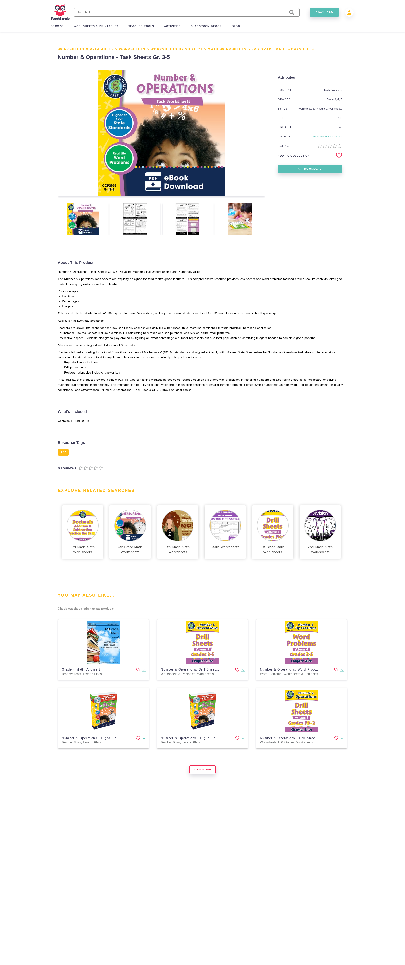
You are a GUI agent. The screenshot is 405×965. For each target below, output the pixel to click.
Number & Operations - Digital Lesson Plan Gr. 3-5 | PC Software (215, 738)
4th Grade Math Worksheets (130, 549)
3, (336, 99)
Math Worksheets (227, 49)
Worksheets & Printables (86, 49)
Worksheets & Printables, (313, 108)
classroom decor (206, 26)
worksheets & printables (96, 26)
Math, (327, 90)
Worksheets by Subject (177, 49)
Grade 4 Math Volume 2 (81, 669)
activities (172, 26)
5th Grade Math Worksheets (178, 549)
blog (236, 26)
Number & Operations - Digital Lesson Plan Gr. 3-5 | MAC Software (117, 738)
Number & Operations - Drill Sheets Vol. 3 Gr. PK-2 (302, 738)
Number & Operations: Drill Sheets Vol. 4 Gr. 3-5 (201, 669)
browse (57, 26)
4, (339, 99)
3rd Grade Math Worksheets (283, 49)
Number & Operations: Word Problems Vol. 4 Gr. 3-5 (303, 669)
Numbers (336, 90)
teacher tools (141, 26)
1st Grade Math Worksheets (272, 549)
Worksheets (132, 49)
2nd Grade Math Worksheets (320, 549)
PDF (339, 118)
